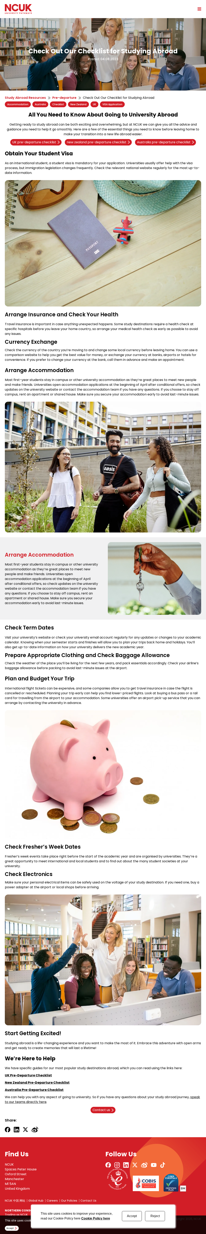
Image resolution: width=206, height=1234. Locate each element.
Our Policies (69, 1201)
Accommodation (17, 104)
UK (94, 104)
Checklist (58, 104)
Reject (155, 1216)
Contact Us (88, 1201)
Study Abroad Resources (25, 97)
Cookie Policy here (95, 1218)
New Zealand (78, 104)
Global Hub (35, 1201)
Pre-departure (64, 97)
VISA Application (112, 104)
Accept (132, 1216)
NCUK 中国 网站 (15, 1201)
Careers (52, 1201)
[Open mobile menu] (198, 9)
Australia (40, 104)
